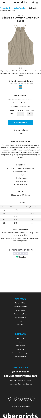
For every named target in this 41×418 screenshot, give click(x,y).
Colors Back (30, 110)
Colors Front (20, 110)
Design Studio (20, 310)
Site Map (20, 325)
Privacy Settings (20, 356)
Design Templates (20, 314)
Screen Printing (20, 317)
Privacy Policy (20, 349)
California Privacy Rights (20, 353)
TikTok (21, 399)
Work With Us (20, 346)
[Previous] (2, 45)
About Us (20, 338)
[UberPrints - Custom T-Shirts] (20, 2)
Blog (20, 342)
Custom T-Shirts (20, 303)
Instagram (15, 399)
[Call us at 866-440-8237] (33, 2)
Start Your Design (20, 122)
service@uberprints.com (20, 376)
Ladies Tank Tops (20, 8)
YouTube (26, 399)
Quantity (11, 110)
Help (20, 321)
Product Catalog (5, 8)
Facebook (9, 399)
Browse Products (21, 307)
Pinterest (32, 399)
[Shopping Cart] (37, 2)
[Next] (38, 45)
